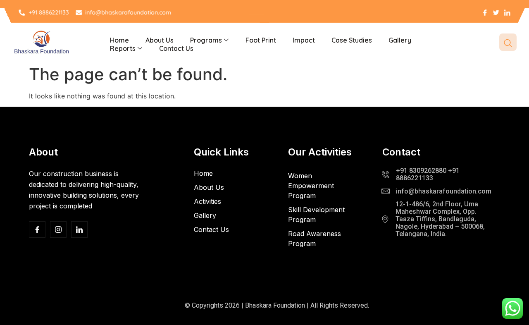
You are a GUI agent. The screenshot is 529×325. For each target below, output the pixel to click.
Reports (123, 48)
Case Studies (351, 40)
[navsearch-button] (508, 42)
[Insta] (58, 229)
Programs (206, 40)
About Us (159, 40)
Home (119, 40)
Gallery (399, 40)
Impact (304, 40)
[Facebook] (37, 229)
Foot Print (260, 40)
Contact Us (176, 48)
